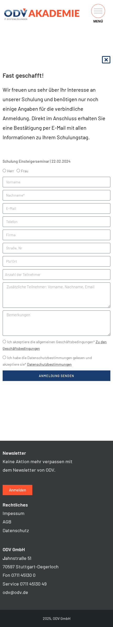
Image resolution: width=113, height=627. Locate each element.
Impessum (13, 513)
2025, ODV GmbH (56, 618)
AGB (7, 521)
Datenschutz (16, 530)
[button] (98, 11)
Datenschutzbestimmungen (49, 364)
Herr (10, 171)
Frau (24, 171)
